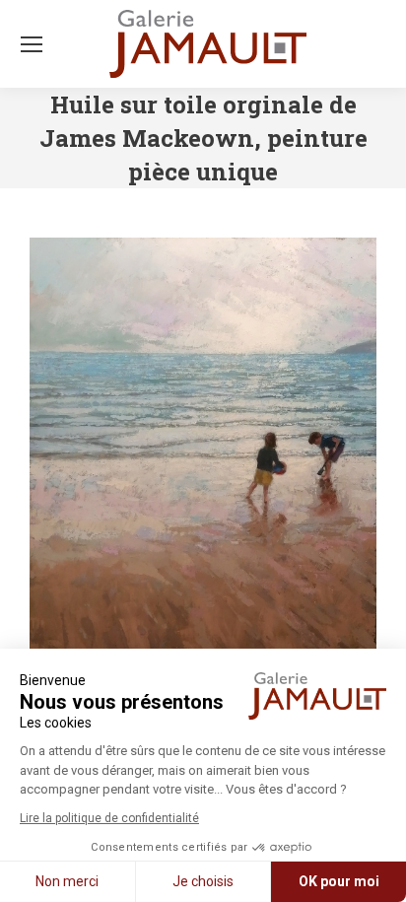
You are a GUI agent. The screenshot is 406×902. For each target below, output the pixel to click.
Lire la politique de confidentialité (109, 818)
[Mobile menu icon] (31, 44)
